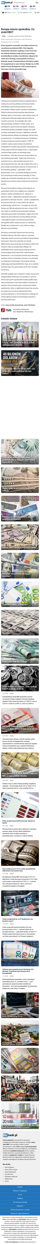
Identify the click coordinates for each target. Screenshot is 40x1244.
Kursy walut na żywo (11, 1169)
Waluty (3, 36)
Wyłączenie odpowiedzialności (20, 1213)
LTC (16, 12)
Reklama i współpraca (20, 1191)
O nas (20, 1194)
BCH (33, 12)
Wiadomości (9, 1179)
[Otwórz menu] (37, 3)
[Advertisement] (20, 20)
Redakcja (20, 1198)
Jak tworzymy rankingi (20, 1202)
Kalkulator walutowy (11, 1176)
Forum (7, 1181)
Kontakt (20, 1187)
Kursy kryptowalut (10, 1172)
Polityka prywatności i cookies (20, 1210)
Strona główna (9, 1167)
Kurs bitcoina (9, 1174)
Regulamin (20, 1206)
